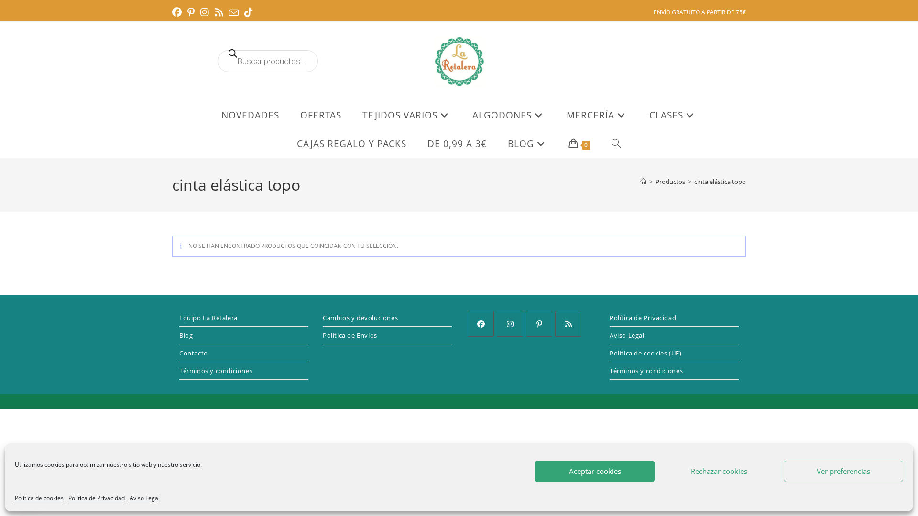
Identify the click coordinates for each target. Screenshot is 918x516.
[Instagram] (510, 324)
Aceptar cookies (595, 471)
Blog (186, 335)
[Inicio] (643, 181)
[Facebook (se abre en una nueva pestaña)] (178, 12)
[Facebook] (481, 324)
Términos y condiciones (215, 370)
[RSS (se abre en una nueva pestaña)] (219, 12)
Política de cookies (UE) (645, 353)
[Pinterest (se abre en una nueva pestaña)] (191, 12)
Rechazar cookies (719, 471)
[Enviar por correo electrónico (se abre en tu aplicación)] (233, 13)
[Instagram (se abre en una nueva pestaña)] (204, 12)
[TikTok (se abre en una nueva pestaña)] (248, 12)
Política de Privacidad (96, 498)
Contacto (193, 353)
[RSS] (568, 324)
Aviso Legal (145, 498)
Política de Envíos (350, 335)
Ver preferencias (843, 471)
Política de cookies (39, 498)
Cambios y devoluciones (360, 317)
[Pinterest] (539, 324)
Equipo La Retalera (208, 317)
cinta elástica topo (720, 181)
